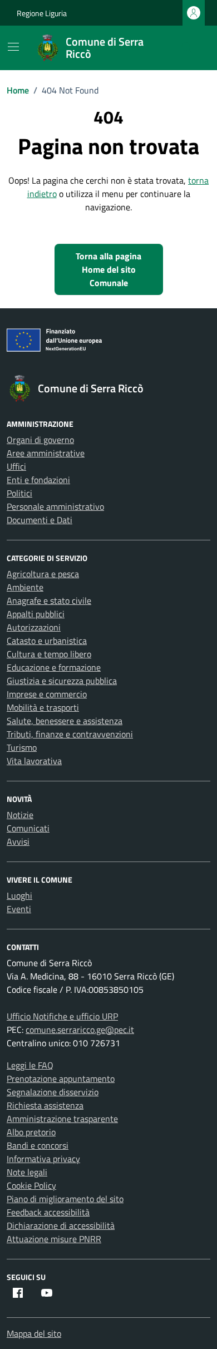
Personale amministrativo (55, 506)
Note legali (27, 1172)
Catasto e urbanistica (47, 640)
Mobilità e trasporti (43, 707)
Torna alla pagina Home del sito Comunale (108, 269)
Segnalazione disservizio (52, 1092)
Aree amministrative (46, 453)
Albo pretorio (31, 1132)
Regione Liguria (42, 13)
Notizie (20, 814)
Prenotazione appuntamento (61, 1078)
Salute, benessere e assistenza (64, 720)
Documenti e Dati (39, 519)
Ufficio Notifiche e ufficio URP (62, 1016)
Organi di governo (40, 439)
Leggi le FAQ (30, 1065)
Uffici (16, 466)
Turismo (22, 747)
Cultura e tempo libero (49, 654)
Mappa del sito (34, 1333)
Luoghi (19, 895)
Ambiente (25, 587)
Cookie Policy (31, 1185)
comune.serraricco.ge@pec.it (80, 1029)
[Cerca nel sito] (187, 48)
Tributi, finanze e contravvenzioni (70, 734)
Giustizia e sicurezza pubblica (62, 680)
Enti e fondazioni (38, 479)
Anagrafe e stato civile (49, 600)
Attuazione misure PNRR (54, 1238)
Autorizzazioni (34, 627)
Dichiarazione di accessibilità (61, 1225)
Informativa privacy (43, 1158)
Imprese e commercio (47, 694)
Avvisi (18, 841)
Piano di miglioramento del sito (65, 1198)
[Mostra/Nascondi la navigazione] (13, 46)
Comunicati (28, 828)
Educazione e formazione (54, 667)
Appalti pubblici (36, 614)
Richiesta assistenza (45, 1105)
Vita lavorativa (34, 760)
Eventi (19, 908)
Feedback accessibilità (48, 1212)
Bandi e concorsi (37, 1145)
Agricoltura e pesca (43, 573)
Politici (19, 493)
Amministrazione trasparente (62, 1118)
